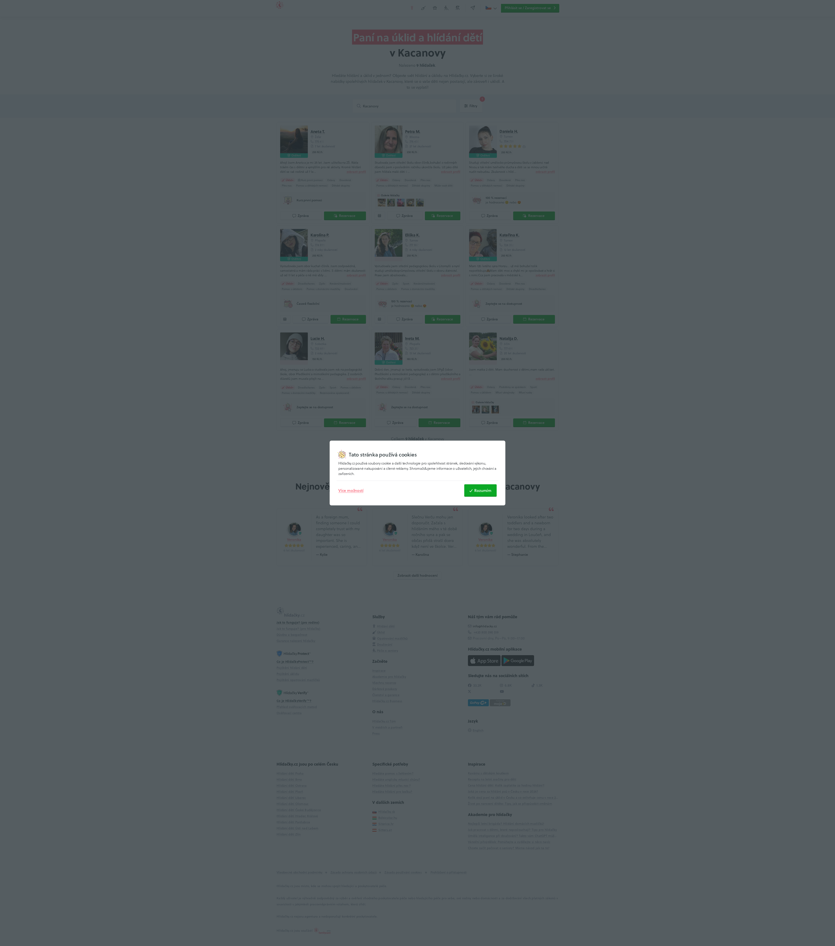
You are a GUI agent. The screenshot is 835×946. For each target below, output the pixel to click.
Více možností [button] (350, 490)
